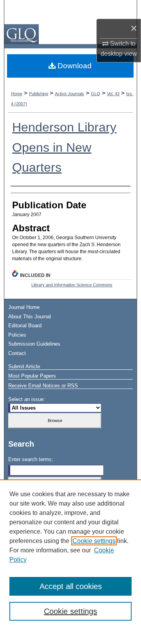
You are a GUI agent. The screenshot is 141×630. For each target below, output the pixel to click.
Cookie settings (94, 541)
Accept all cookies (71, 586)
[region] (70, 554)
